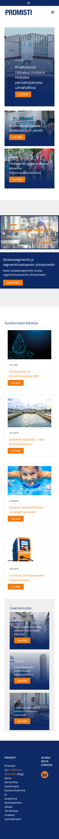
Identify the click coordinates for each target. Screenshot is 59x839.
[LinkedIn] (44, 774)
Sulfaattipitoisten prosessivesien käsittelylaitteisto (24, 671)
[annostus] (29, 535)
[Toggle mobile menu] (52, 12)
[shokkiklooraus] (29, 331)
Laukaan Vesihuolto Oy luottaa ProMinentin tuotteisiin (27, 711)
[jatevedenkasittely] (29, 399)
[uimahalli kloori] (29, 467)
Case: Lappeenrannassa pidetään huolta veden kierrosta (27, 630)
